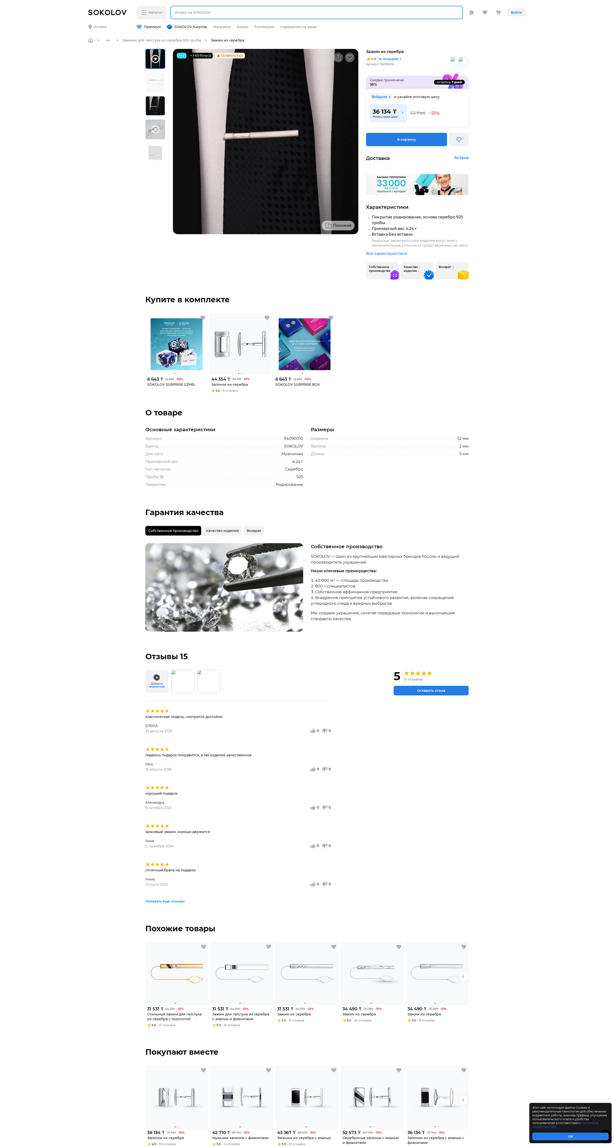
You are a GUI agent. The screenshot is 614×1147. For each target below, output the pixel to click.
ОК (570, 1136)
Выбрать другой (148, 23)
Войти (516, 12)
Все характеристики (386, 253)
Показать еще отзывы (165, 901)
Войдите (379, 97)
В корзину (406, 139)
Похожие (342, 225)
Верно (107, 23)
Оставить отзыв (431, 690)
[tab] (173, 531)
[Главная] (91, 40)
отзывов (388, 59)
